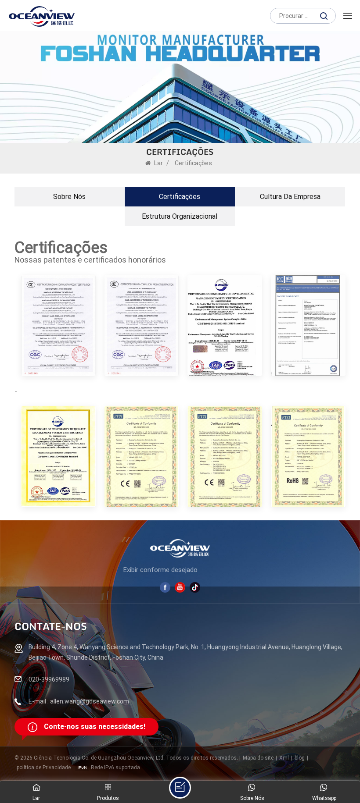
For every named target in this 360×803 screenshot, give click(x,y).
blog (300, 758)
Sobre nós (69, 196)
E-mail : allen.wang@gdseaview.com (79, 701)
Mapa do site (258, 758)
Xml (284, 758)
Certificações (179, 196)
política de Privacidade (44, 767)
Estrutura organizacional (179, 216)
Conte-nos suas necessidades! (94, 726)
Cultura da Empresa (290, 196)
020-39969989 (49, 679)
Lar (158, 163)
